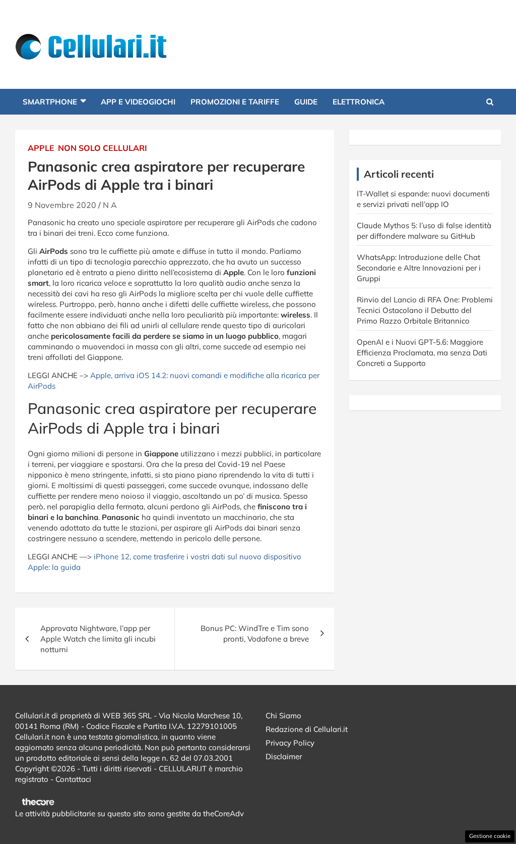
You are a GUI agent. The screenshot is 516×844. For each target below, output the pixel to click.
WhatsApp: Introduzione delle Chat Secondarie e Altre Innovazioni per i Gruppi (419, 267)
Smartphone (50, 102)
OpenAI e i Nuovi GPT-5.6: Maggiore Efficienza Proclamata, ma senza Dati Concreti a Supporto (422, 352)
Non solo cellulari (102, 148)
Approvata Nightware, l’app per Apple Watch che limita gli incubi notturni (98, 638)
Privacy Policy (290, 743)
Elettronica (358, 102)
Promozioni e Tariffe (234, 102)
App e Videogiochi (138, 102)
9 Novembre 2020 (62, 205)
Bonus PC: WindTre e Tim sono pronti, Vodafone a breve (255, 633)
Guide (305, 102)
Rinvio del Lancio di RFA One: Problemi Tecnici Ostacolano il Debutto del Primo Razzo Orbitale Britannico (425, 310)
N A (110, 205)
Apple (41, 148)
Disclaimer (284, 756)
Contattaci (73, 779)
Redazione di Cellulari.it (307, 729)
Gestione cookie (489, 835)
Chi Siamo (283, 715)
